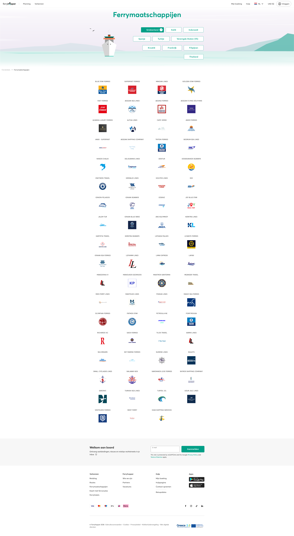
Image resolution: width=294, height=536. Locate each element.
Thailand (193, 56)
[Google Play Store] (196, 479)
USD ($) (271, 4)
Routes (92, 482)
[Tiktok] (196, 506)
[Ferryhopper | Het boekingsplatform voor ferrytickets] (9, 3)
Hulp (248, 4)
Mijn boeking (236, 4)
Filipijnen (193, 47)
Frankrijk (172, 47)
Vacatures (127, 486)
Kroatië (151, 47)
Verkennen (39, 4)
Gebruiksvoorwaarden (113, 525)
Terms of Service (156, 457)
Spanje (142, 39)
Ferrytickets (6, 70)
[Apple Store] (196, 485)
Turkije (161, 39)
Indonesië (193, 30)
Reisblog (93, 478)
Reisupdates (161, 492)
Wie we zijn (127, 478)
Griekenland (152, 30)
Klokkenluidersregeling (150, 525)
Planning (27, 4)
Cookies (126, 525)
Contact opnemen (163, 486)
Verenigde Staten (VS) (187, 39)
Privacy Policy (193, 455)
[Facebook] (185, 506)
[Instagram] (191, 506)
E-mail (154, 447)
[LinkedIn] (202, 506)
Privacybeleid (135, 525)
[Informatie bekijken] (96, 454)
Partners (126, 482)
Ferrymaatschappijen (21, 70)
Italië (173, 30)
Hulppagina (161, 482)
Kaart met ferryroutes (99, 491)
